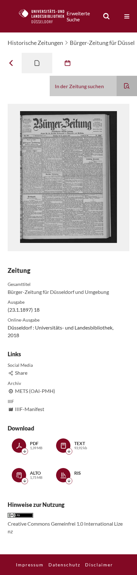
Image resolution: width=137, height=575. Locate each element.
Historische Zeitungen (35, 42)
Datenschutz (64, 564)
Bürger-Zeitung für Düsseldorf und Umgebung (58, 292)
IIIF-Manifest (29, 409)
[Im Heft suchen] (127, 86)
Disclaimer (99, 564)
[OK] (106, 16)
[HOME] (45, 16)
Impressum (30, 564)
